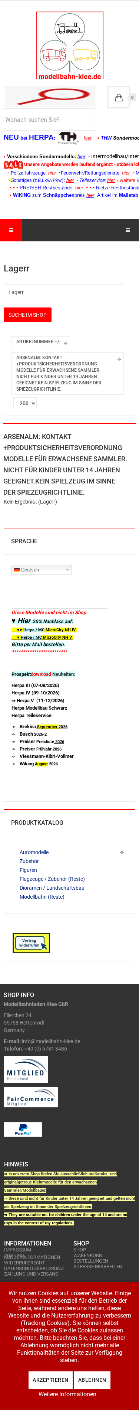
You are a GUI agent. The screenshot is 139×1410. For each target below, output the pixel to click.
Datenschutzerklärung (34, 1268)
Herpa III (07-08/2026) (35, 685)
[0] (118, 97)
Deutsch (29, 569)
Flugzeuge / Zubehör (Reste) (52, 879)
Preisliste (42, 741)
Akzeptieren (51, 1380)
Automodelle (34, 852)
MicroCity (55, 630)
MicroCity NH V (41, 637)
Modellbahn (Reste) (42, 897)
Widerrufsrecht (24, 1263)
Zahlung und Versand (31, 1274)
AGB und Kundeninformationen (32, 1256)
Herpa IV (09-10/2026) (35, 693)
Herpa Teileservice (31, 715)
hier (88, 138)
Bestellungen (90, 1261)
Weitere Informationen (67, 1394)
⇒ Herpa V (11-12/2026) (37, 700)
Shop (79, 1250)
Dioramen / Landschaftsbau (52, 888)
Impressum (17, 1250)
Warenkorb (87, 1255)
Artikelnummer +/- (38, 341)
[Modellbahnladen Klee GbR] (70, 45)
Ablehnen (92, 1380)
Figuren (28, 870)
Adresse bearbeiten (97, 1266)
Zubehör (29, 861)
